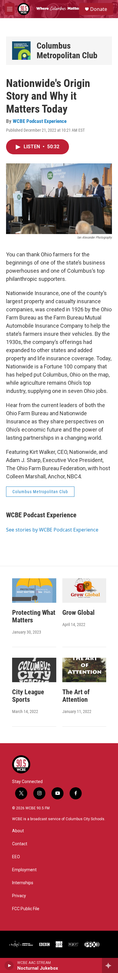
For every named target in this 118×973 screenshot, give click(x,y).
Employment (24, 870)
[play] (9, 965)
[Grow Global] (84, 590)
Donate (98, 9)
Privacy (19, 896)
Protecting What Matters (33, 616)
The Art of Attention (76, 695)
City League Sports (28, 695)
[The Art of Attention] (84, 670)
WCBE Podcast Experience (40, 121)
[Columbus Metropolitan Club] (21, 50)
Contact (19, 844)
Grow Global (78, 612)
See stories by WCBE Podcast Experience (52, 529)
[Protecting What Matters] (34, 590)
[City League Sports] (34, 670)
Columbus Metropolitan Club (67, 50)
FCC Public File (25, 909)
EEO (16, 857)
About (18, 831)
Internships (22, 883)
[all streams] (110, 965)
